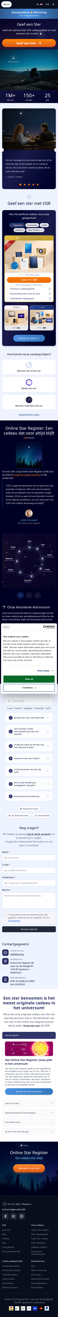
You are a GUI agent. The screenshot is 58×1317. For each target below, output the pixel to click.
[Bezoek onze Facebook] (5, 1216)
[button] (29, 43)
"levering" (39, 708)
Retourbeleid (37, 1287)
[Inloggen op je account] (53, 4)
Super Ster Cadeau (39, 1238)
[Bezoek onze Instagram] (21, 1216)
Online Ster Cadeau (40, 1230)
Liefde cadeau (8, 1279)
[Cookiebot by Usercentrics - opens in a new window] (43, 627)
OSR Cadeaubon (38, 1243)
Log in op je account (38, 834)
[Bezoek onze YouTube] (13, 1216)
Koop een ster (31, 1025)
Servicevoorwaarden (11, 1251)
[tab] (20, 184)
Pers (4, 1243)
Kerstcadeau (7, 1283)
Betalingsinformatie (40, 1279)
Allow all (29, 679)
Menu (6, 4)
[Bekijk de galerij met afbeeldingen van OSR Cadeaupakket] (29, 256)
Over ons (6, 1230)
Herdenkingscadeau (11, 1270)
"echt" (48, 708)
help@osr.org (17, 954)
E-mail (6, 864)
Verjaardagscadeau (11, 1266)
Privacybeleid (8, 1247)
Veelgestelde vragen (29, 414)
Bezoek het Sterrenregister (29, 1091)
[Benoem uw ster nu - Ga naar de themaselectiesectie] (13, 58)
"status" (18, 708)
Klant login (36, 1274)
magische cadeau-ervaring (27, 474)
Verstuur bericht (29, 929)
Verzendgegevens (39, 1283)
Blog (4, 1234)
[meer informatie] (50, 289)
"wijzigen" (28, 708)
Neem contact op (39, 1270)
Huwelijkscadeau (9, 1274)
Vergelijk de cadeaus (27, 338)
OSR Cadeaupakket (39, 1234)
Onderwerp (9, 877)
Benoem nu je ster (29, 1168)
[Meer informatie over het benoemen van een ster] (40, 34)
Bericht (6, 889)
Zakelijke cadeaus (39, 1247)
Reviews (5, 1238)
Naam (6, 852)
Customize (27, 687)
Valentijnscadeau (10, 1287)
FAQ (33, 1266)
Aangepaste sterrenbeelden (38, 1252)
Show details (43, 670)
